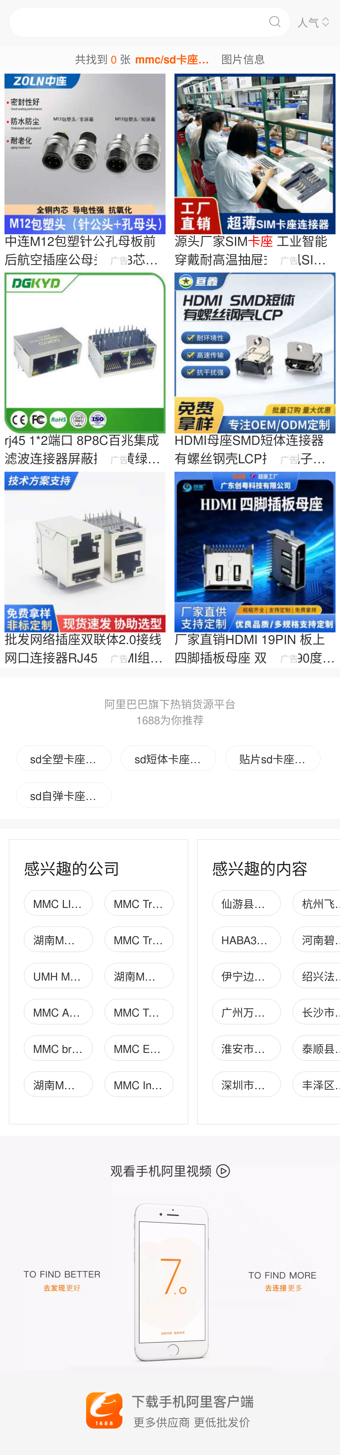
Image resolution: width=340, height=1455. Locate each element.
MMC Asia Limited (77, 1012)
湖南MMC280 (66, 939)
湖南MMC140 (66, 1084)
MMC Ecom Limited (161, 1048)
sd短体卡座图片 (173, 758)
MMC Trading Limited (165, 939)
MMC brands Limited (83, 1048)
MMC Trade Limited (161, 903)
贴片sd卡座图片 (277, 758)
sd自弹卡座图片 (68, 795)
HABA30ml (247, 939)
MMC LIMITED (69, 903)
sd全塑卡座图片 (68, 758)
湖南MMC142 (146, 976)
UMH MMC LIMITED (83, 976)
